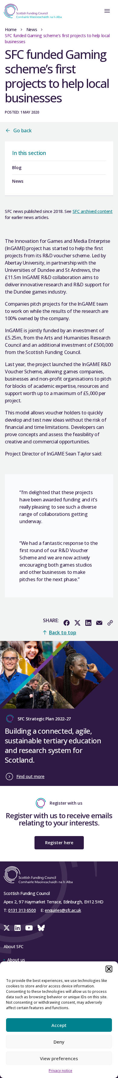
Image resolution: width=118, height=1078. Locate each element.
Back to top (62, 632)
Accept (59, 1025)
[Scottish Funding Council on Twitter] (7, 928)
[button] (109, 969)
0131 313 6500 (22, 910)
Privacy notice (60, 1070)
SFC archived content (93, 211)
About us (16, 960)
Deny (59, 1042)
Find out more (30, 776)
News (31, 29)
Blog (16, 167)
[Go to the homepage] (31, 11)
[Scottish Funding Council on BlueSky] (41, 928)
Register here (59, 842)
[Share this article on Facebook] (67, 623)
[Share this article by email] (99, 623)
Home (11, 29)
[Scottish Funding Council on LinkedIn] (18, 928)
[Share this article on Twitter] (77, 623)
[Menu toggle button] (107, 11)
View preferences (59, 1058)
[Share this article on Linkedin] (88, 623)
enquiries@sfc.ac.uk (63, 910)
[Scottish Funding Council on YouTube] (29, 928)
